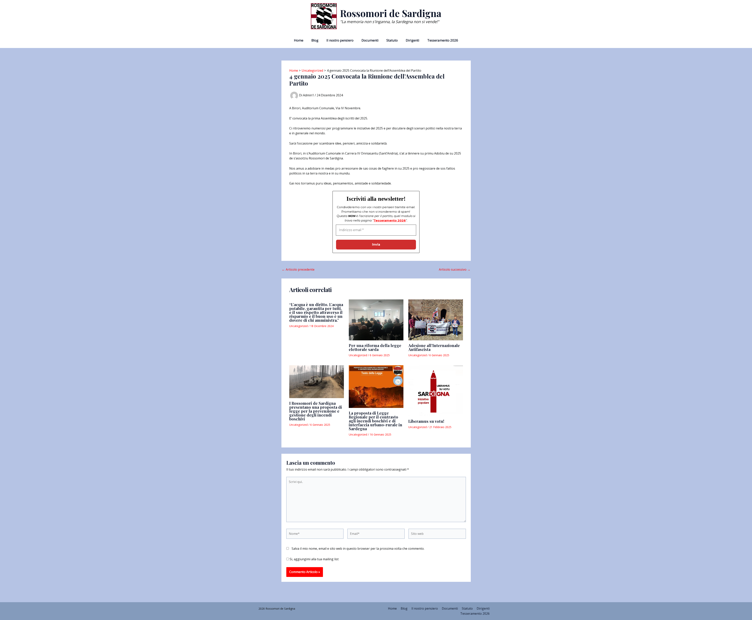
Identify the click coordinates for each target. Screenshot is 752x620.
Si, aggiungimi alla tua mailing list (314, 559)
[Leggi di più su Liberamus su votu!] (435, 390)
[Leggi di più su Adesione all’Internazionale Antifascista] (435, 319)
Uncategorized (298, 326)
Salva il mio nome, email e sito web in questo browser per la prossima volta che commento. (358, 548)
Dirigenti (412, 40)
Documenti (370, 40)
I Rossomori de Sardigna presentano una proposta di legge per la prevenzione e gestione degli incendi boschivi (315, 410)
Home (298, 40)
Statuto (392, 40)
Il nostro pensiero (339, 40)
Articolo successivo (454, 269)
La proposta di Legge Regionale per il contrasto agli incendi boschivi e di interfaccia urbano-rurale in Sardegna (375, 420)
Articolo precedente (298, 269)
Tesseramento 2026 (442, 40)
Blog (314, 40)
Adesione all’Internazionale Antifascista (434, 347)
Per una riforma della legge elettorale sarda (375, 347)
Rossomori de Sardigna (390, 13)
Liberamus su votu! (426, 421)
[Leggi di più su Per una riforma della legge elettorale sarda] (376, 319)
